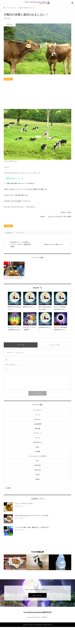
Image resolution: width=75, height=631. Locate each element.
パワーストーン (37, 433)
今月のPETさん (37, 442)
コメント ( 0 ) (20, 344)
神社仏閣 (37, 428)
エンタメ (37, 437)
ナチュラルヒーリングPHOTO (37, 456)
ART (37, 460)
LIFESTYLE (37, 470)
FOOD (37, 474)
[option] (15, 562)
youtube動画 (37, 424)
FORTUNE (37, 465)
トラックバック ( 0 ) (54, 345)
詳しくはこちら (37, 595)
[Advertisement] (37, 95)
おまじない (10, 232)
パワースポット (37, 410)
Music (37, 447)
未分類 (37, 479)
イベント (37, 414)
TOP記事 (37, 451)
